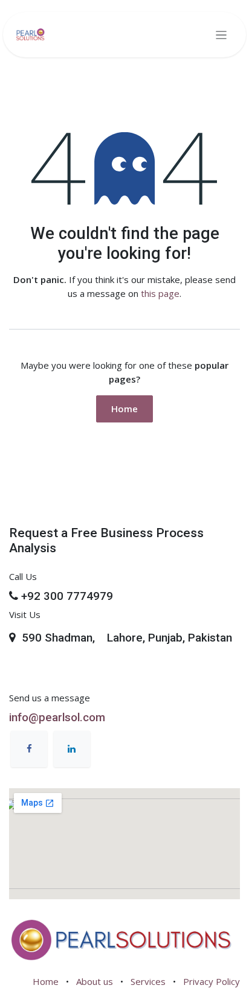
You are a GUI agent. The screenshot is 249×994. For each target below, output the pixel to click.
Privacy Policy (211, 981)
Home (124, 409)
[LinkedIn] (72, 749)
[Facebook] (29, 749)
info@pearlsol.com (57, 717)
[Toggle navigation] (221, 35)
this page (160, 293)
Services (148, 981)
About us (94, 981)
